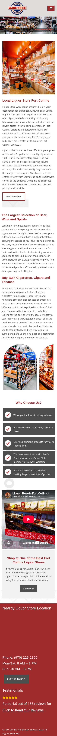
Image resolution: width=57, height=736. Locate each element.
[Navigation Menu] (51, 8)
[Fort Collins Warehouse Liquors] (17, 8)
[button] (25, 30)
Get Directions (14, 196)
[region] (28, 25)
